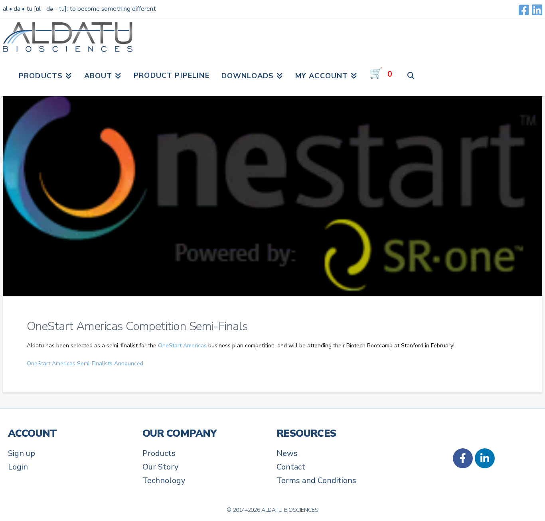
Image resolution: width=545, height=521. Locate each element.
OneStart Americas (182, 345)
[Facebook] (524, 10)
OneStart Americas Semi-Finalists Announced (85, 363)
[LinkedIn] (537, 10)
